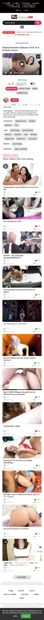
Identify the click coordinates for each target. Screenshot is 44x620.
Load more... (22, 577)
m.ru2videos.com (22, 35)
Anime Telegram (29, 7)
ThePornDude (15, 7)
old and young (27, 130)
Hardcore (8, 125)
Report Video (24, 88)
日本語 (16, 3)
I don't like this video (12, 84)
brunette (18, 134)
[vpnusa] (6, 100)
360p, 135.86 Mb (21, 149)
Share (34, 88)
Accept (25, 616)
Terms (36, 594)
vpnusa (14, 100)
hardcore (8, 134)
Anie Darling (15, 130)
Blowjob (32, 121)
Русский (10, 5)
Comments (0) (22, 93)
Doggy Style (9, 139)
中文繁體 (7, 3)
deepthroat (21, 139)
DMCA (22, 598)
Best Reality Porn (30, 5)
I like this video (9, 84)
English (36, 3)
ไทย (18, 5)
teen (26, 134)
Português (26, 3)
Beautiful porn (21, 121)
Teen (16, 125)
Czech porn (32, 139)
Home (11, 591)
